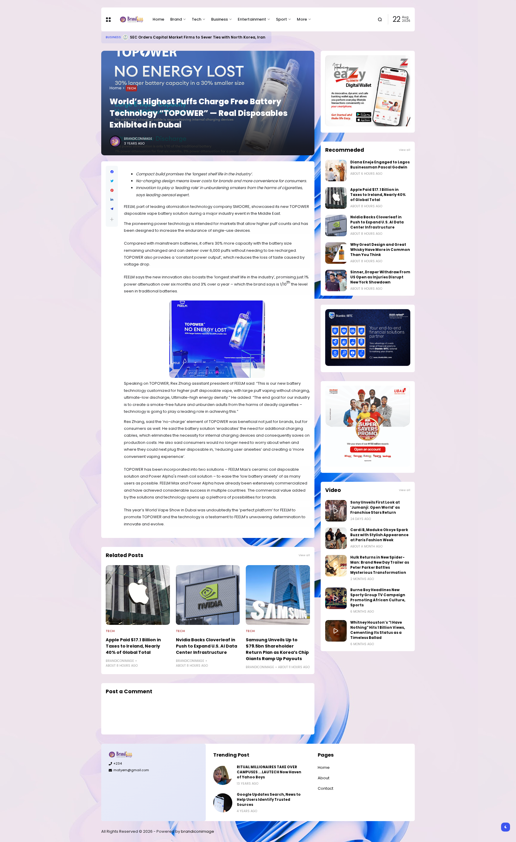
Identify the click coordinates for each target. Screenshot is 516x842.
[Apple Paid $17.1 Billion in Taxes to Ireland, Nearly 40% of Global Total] (138, 595)
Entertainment (252, 19)
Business (219, 19)
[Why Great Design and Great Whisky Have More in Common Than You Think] (336, 253)
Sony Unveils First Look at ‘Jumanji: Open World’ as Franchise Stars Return (375, 507)
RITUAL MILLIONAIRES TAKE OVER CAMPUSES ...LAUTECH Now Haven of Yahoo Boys (269, 772)
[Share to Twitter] (111, 181)
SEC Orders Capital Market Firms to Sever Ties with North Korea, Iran (197, 37)
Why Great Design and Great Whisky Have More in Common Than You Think (380, 249)
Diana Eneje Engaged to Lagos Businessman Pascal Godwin (380, 165)
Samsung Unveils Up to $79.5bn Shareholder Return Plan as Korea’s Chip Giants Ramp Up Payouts (277, 649)
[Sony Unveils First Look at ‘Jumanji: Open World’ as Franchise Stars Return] (336, 511)
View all (304, 555)
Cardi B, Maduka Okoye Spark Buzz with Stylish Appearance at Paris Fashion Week (379, 534)
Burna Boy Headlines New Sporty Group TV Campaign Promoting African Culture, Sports (377, 598)
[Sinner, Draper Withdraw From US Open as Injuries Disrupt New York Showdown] (336, 280)
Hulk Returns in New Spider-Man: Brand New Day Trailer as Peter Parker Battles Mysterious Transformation (379, 565)
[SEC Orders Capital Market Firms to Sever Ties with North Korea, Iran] (125, 37)
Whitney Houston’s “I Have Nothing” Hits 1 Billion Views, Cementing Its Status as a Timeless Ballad (377, 630)
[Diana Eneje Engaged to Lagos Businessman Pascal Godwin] (336, 170)
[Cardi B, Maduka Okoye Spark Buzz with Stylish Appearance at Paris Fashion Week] (336, 538)
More (302, 19)
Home (158, 19)
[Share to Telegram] (111, 209)
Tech (196, 19)
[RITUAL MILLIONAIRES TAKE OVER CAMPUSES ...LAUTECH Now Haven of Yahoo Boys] (222, 775)
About (323, 778)
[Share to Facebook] (111, 172)
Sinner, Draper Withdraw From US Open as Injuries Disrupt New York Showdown (380, 277)
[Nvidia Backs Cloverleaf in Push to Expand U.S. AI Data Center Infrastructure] (208, 595)
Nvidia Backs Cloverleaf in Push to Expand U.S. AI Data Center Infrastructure (206, 646)
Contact (325, 788)
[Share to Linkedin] (111, 199)
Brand (176, 19)
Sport (281, 19)
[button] (111, 219)
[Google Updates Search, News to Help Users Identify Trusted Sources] (222, 802)
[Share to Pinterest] (111, 190)
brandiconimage (197, 831)
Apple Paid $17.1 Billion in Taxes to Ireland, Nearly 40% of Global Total (133, 646)
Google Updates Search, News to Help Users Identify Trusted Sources (269, 799)
